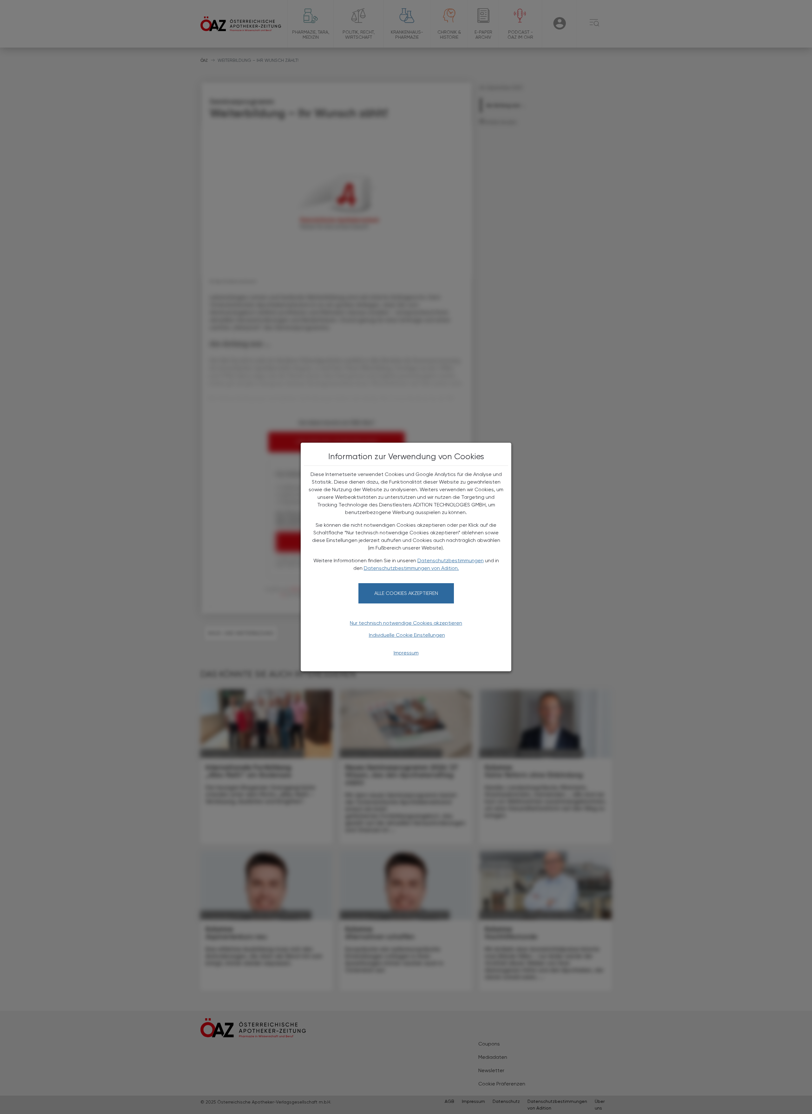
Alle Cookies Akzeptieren (406, 593)
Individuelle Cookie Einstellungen (407, 635)
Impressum (406, 653)
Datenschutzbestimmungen (450, 560)
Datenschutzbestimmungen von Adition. (411, 568)
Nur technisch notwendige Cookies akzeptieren (406, 623)
